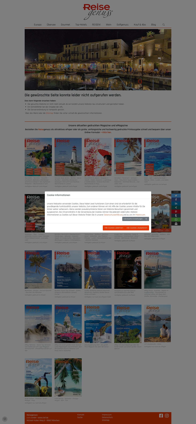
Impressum (140, 214)
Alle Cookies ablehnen (114, 227)
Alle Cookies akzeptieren (137, 227)
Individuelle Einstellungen (133, 219)
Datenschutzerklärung (113, 214)
